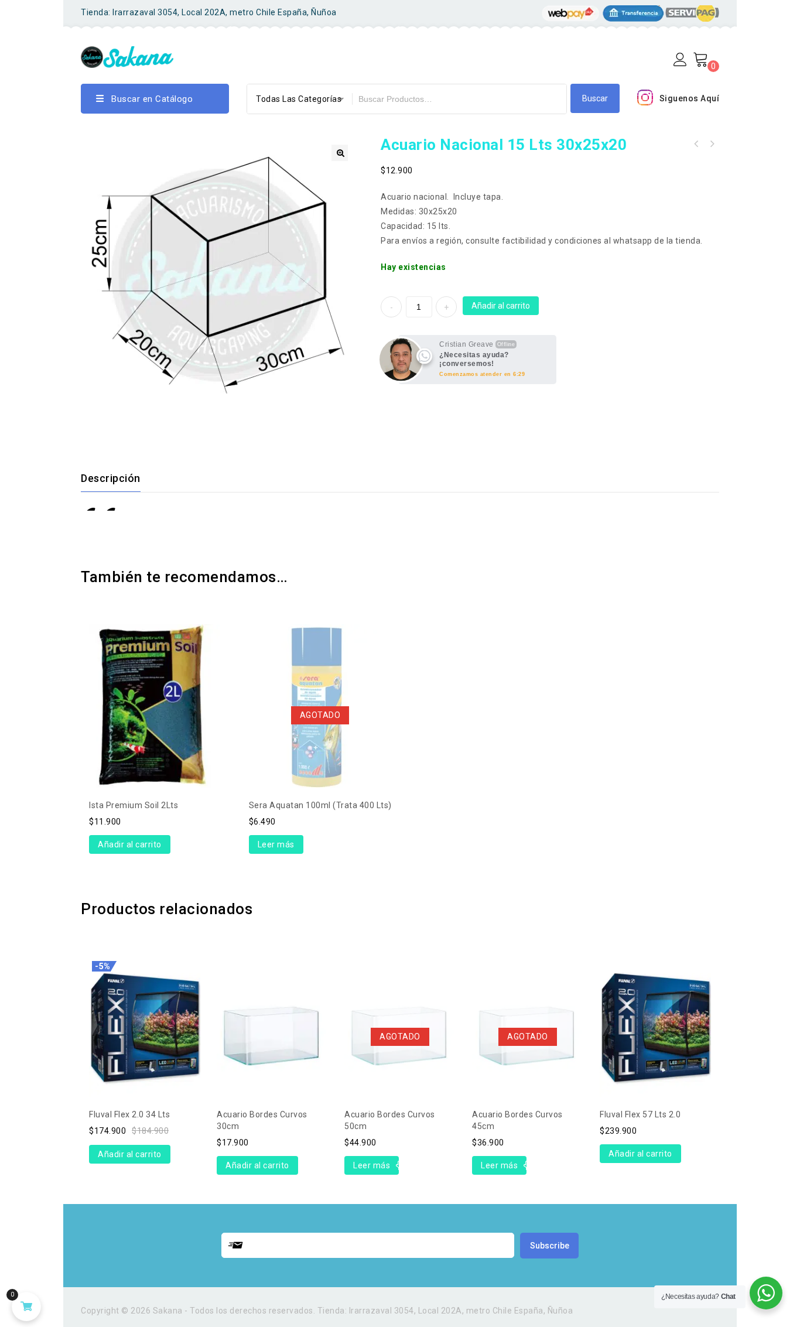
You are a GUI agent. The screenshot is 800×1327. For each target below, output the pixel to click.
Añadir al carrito (500, 305)
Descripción (111, 478)
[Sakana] (127, 55)
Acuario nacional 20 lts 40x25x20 (696, 144)
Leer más (276, 844)
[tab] (118, 478)
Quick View (154, 675)
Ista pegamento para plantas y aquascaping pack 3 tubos (711, 144)
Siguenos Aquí (689, 98)
